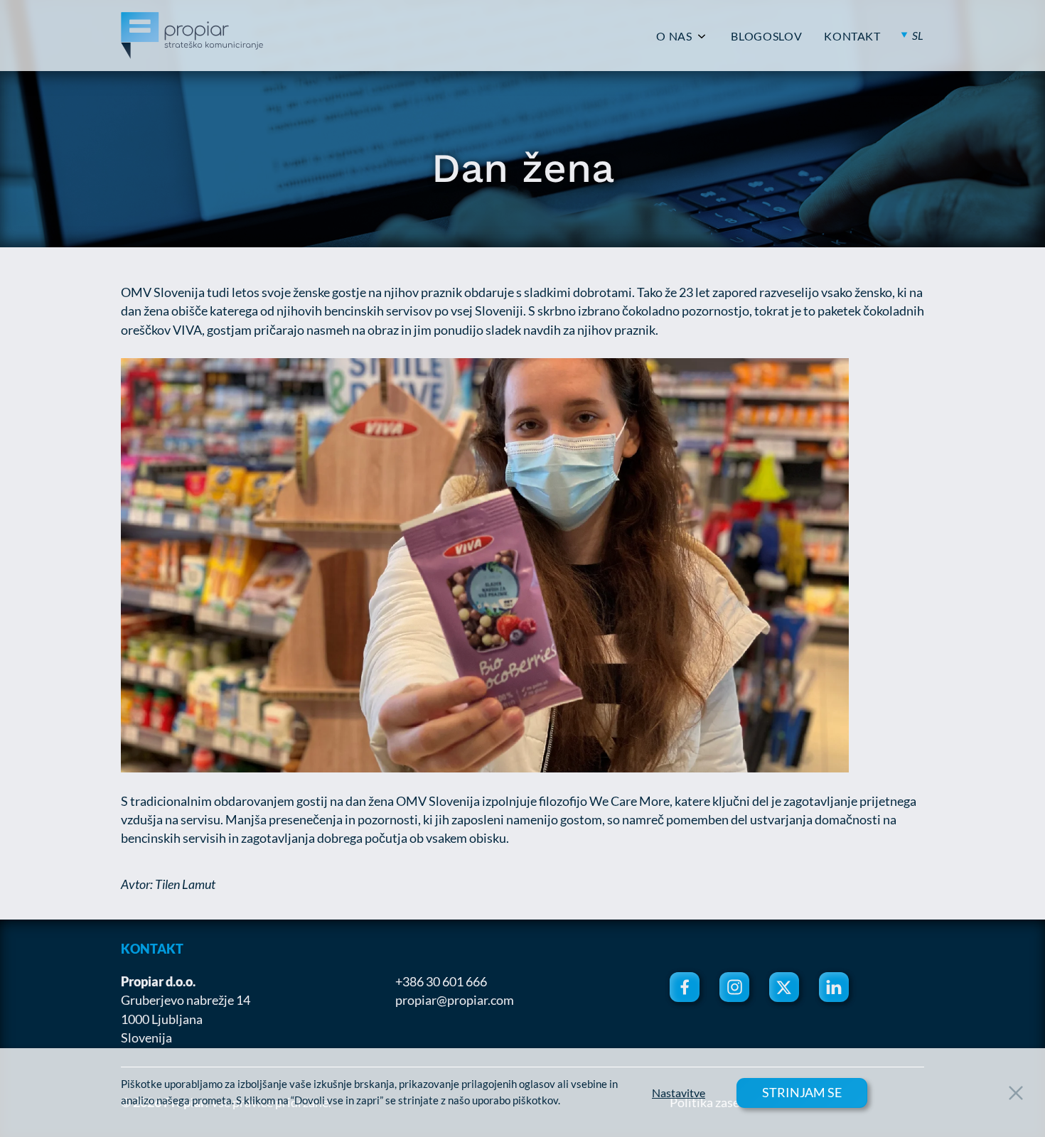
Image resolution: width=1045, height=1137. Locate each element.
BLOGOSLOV (766, 36)
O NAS (674, 36)
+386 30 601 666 (441, 981)
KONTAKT (852, 36)
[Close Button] (1016, 1093)
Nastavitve (678, 1093)
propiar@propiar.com (454, 1000)
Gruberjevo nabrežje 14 (185, 1000)
